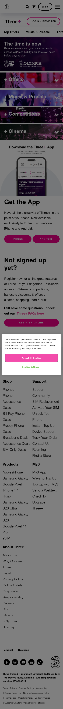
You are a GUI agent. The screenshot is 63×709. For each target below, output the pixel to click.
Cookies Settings (30, 367)
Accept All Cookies (31, 358)
